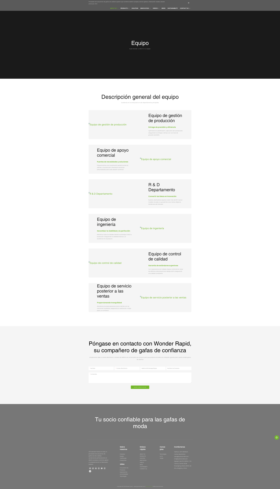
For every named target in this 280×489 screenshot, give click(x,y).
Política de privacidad (158, 486)
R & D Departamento (161, 187)
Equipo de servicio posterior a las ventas (114, 291)
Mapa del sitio (149, 486)
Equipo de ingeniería (106, 222)
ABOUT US (142, 49)
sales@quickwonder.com (181, 456)
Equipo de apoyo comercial (113, 153)
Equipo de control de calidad (164, 256)
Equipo (148, 49)
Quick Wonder (133, 49)
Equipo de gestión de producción (165, 118)
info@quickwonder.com (181, 459)
